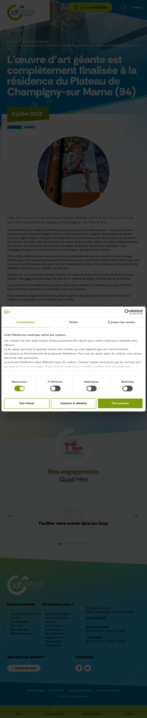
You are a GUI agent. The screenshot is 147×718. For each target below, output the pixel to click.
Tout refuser (26, 403)
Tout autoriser (120, 403)
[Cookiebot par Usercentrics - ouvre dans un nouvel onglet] (127, 312)
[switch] (55, 388)
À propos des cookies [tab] (121, 322)
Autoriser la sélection (73, 403)
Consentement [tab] (25, 322)
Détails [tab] (73, 322)
